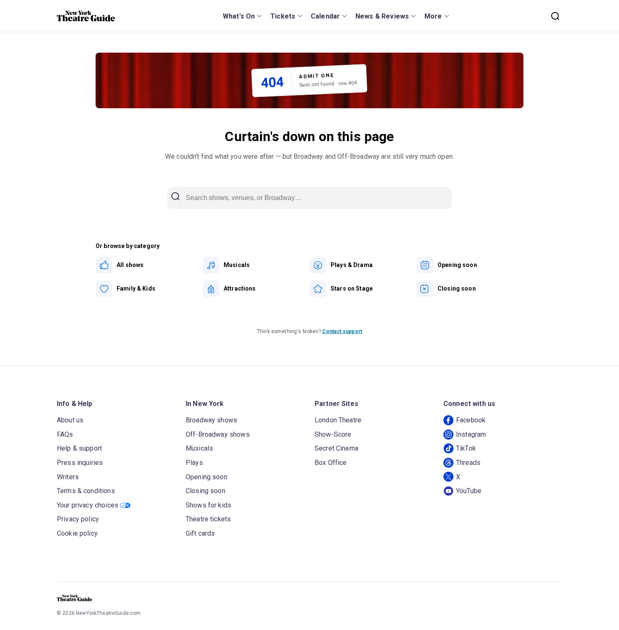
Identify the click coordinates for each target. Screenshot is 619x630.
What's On (239, 16)
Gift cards (200, 533)
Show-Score (333, 434)
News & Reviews (382, 16)
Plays (194, 463)
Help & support (79, 448)
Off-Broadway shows (218, 434)
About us (70, 420)
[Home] (86, 16)
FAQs (65, 434)
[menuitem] (149, 265)
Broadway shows (211, 420)
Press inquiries (80, 463)
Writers (68, 477)
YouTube (468, 491)
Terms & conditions (86, 491)
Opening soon (206, 477)
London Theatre (338, 420)
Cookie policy (77, 533)
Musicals (199, 448)
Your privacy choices (87, 505)
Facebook (471, 420)
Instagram (471, 434)
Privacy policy (78, 519)
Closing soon (205, 491)
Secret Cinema (336, 448)
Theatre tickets (208, 519)
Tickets (282, 16)
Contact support (342, 331)
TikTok (466, 448)
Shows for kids (208, 505)
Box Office (331, 463)
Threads (468, 463)
